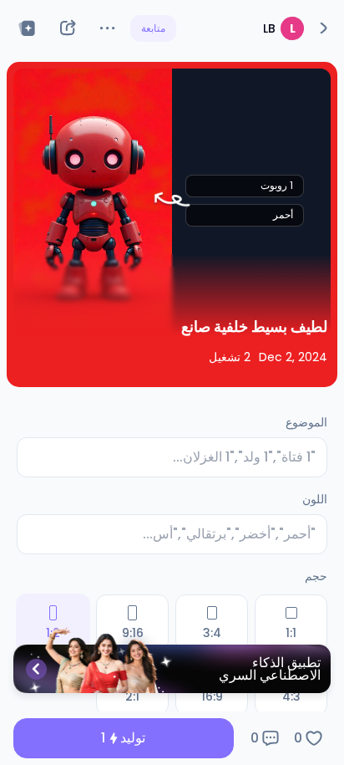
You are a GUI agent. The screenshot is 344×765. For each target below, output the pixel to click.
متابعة (153, 28)
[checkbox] (291, 622)
